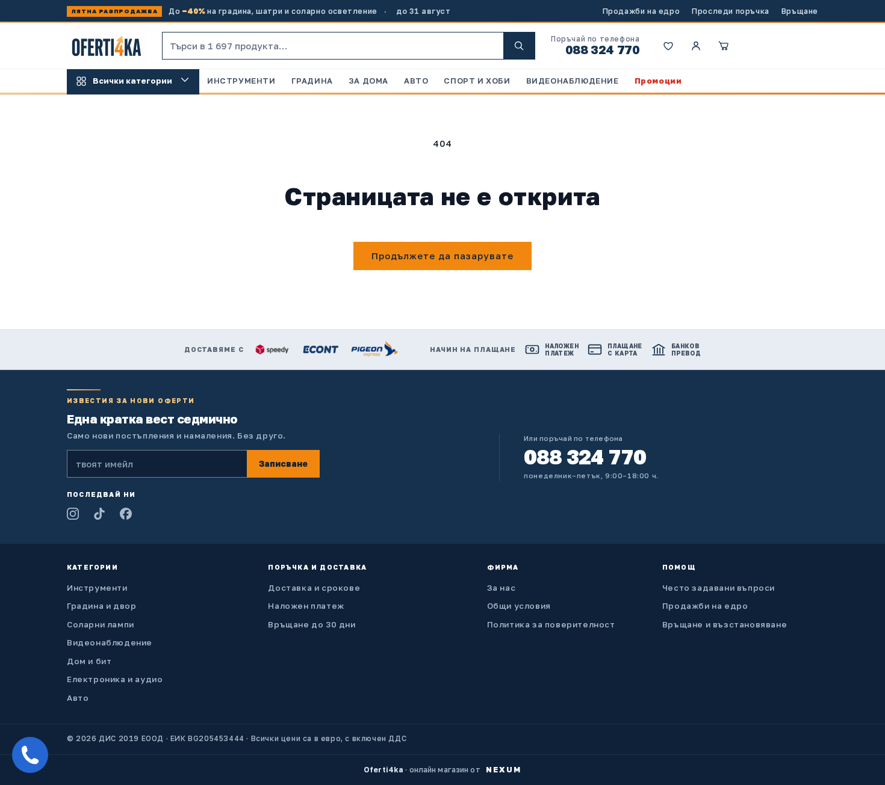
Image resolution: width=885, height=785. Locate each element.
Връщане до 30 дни (311, 624)
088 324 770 (602, 49)
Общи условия (519, 606)
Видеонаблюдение (109, 642)
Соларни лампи (100, 624)
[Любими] (668, 45)
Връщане (799, 11)
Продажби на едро (641, 11)
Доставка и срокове (314, 588)
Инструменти (97, 588)
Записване (283, 463)
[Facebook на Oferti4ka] (126, 514)
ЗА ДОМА (368, 80)
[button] (723, 45)
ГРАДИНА (312, 80)
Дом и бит (89, 661)
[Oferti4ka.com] (106, 46)
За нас (501, 588)
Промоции (658, 80)
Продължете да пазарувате (442, 255)
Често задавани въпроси (718, 588)
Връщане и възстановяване (724, 624)
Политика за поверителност (551, 624)
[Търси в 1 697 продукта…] (519, 45)
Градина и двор (101, 606)
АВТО (416, 80)
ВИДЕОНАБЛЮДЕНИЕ (572, 80)
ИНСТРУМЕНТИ (241, 80)
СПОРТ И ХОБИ (477, 80)
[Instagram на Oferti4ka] (73, 514)
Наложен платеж (306, 606)
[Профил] (696, 45)
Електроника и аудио (115, 679)
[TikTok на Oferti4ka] (99, 514)
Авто (77, 698)
